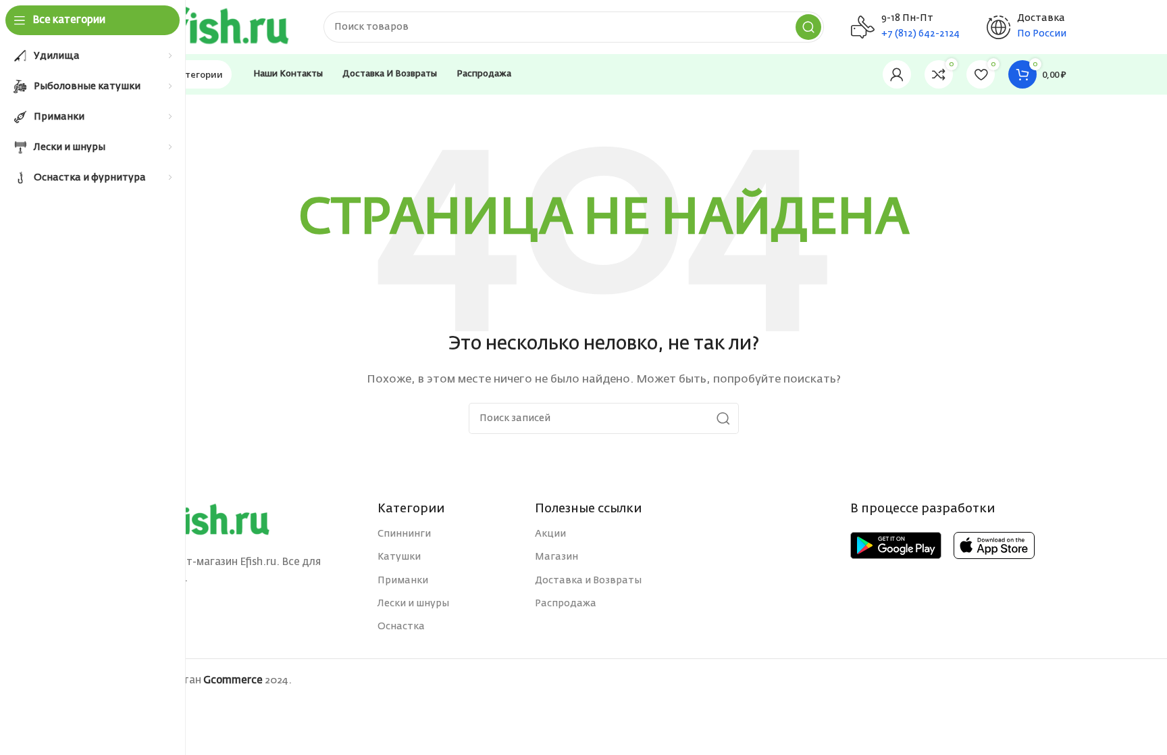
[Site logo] (218, 27)
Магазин (556, 557)
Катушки (399, 557)
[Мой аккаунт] (897, 74)
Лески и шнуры (413, 603)
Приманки (403, 580)
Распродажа (565, 603)
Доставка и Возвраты (588, 580)
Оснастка (401, 626)
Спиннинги (404, 534)
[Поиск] (808, 27)
